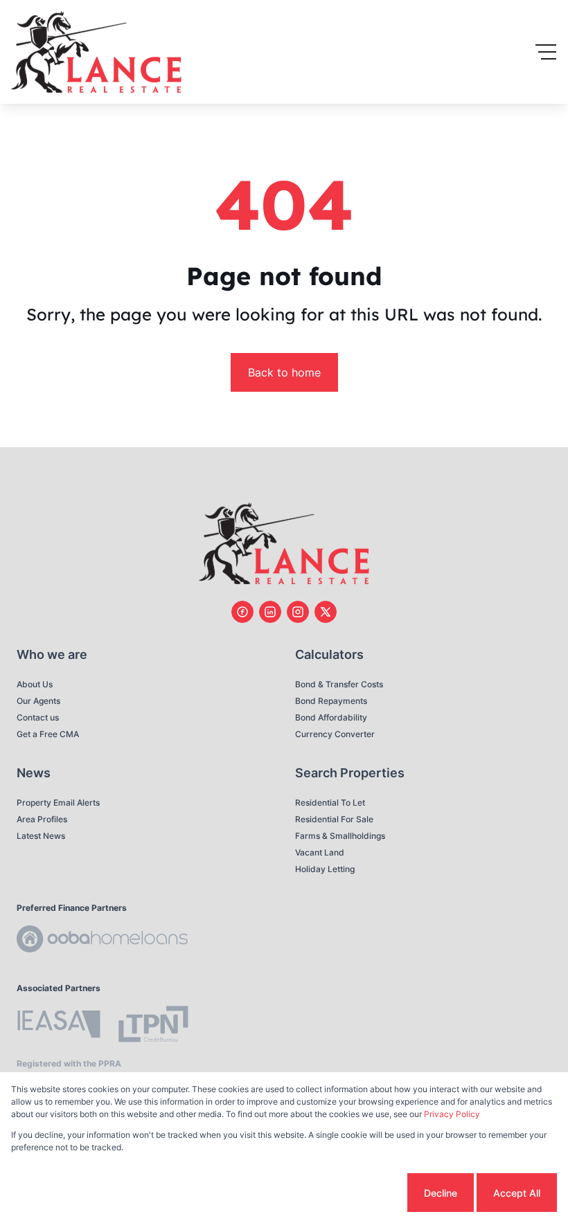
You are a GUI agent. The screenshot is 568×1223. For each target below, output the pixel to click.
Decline (440, 1193)
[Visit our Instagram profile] (298, 612)
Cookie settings (352, 1193)
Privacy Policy (452, 1114)
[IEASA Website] (59, 1026)
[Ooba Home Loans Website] (102, 941)
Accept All (516, 1193)
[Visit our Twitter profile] (325, 612)
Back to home (284, 372)
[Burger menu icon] (546, 52)
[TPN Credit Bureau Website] (153, 1026)
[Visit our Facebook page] (242, 612)
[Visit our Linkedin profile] (270, 612)
